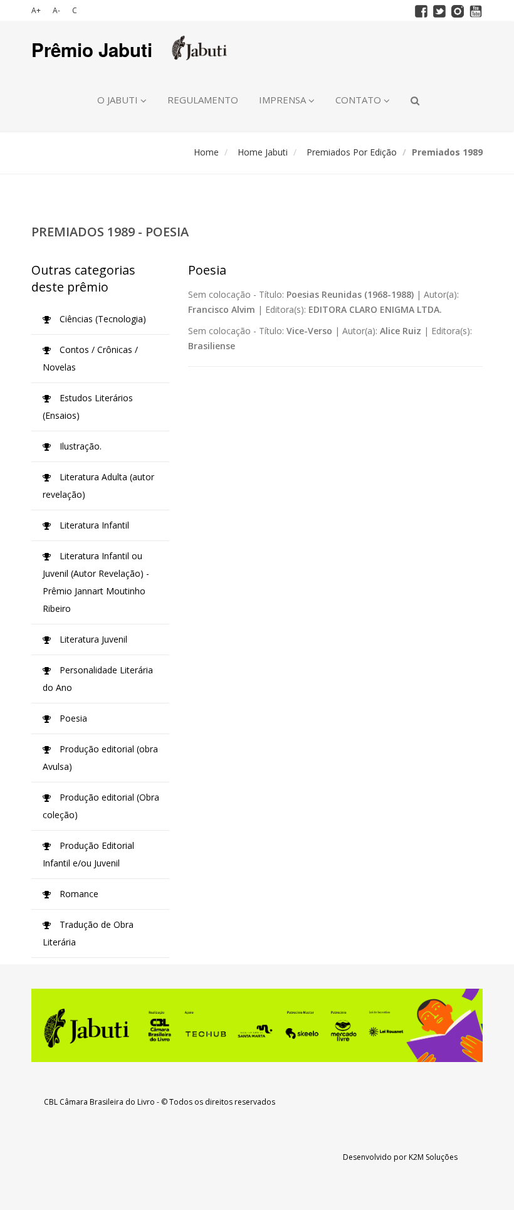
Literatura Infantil (93, 525)
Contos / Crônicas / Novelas (90, 358)
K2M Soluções (433, 1157)
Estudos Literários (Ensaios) (88, 406)
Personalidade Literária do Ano (98, 678)
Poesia (72, 718)
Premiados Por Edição (352, 152)
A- (56, 10)
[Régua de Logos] (257, 1025)
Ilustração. (79, 446)
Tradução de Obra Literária (88, 933)
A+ (36, 10)
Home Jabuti (263, 152)
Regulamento (202, 99)
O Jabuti (118, 99)
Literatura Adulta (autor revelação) (98, 485)
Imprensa (283, 99)
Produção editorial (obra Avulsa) (100, 757)
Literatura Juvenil (92, 639)
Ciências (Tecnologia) (101, 319)
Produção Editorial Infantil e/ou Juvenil (88, 854)
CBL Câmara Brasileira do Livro (99, 1102)
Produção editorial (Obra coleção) (101, 806)
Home (206, 152)
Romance (77, 894)
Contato (359, 99)
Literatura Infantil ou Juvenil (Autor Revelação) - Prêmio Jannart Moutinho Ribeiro (96, 582)
